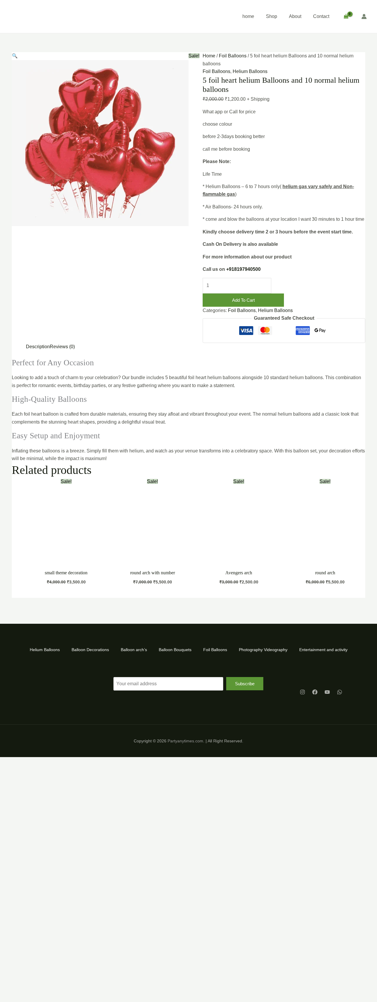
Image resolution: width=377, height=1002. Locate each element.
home (248, 16)
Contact (321, 16)
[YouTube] (327, 692)
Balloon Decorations (90, 649)
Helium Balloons (250, 71)
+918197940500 (243, 269)
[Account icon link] (364, 16)
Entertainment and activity (323, 649)
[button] (15, 55)
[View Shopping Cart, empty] (346, 16)
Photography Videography (263, 649)
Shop (271, 16)
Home (209, 55)
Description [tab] (38, 346)
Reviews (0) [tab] (62, 346)
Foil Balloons (233, 55)
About (295, 16)
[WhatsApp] (339, 692)
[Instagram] (302, 692)
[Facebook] (315, 692)
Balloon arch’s (134, 649)
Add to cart (243, 300)
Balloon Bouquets (175, 649)
